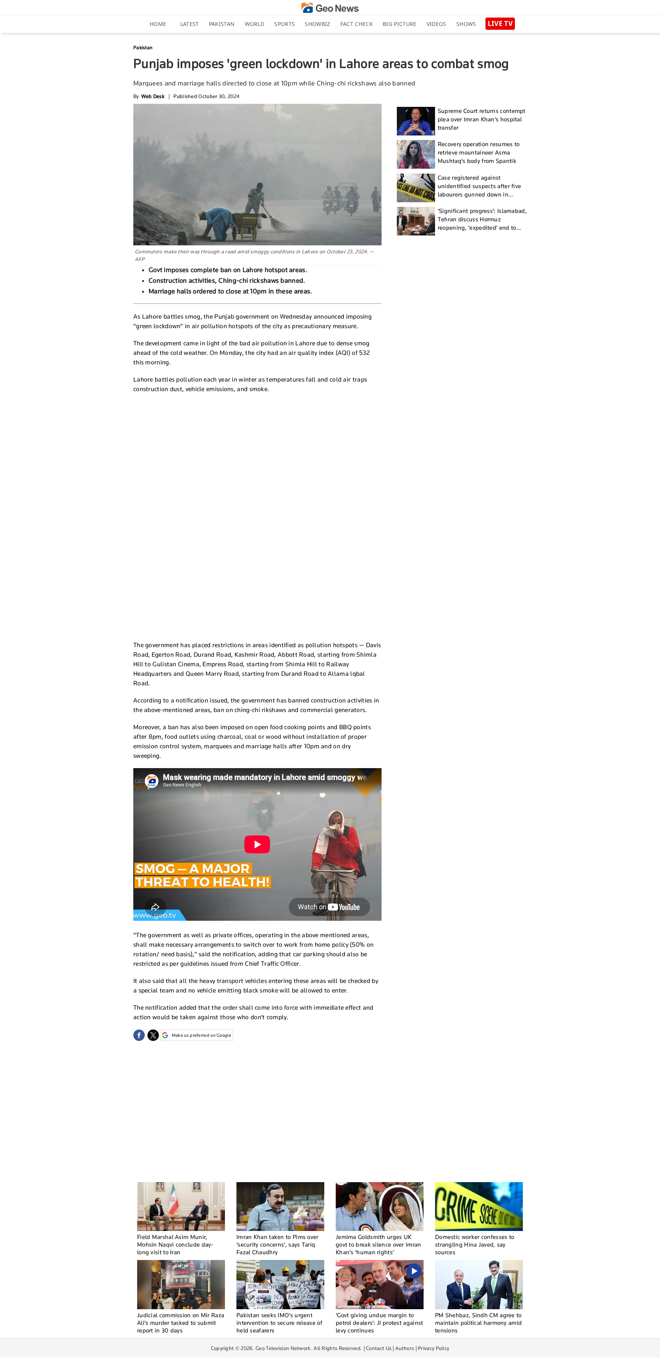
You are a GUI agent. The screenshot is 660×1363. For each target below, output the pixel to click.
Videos (436, 23)
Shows (466, 23)
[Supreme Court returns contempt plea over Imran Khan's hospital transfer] (416, 121)
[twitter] (153, 1035)
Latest (189, 23)
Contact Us (378, 1348)
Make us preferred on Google (201, 1035)
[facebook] (139, 1035)
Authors (404, 1348)
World (255, 23)
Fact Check (356, 23)
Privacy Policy (433, 1348)
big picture (399, 23)
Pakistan (222, 23)
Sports (284, 23)
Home (158, 23)
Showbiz (317, 23)
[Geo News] (330, 8)
